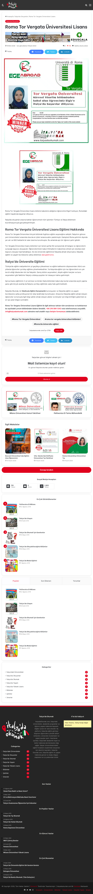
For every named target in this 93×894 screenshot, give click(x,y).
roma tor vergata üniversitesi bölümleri (63, 319)
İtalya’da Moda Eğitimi (28, 560)
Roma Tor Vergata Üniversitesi (26, 319)
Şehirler (9, 694)
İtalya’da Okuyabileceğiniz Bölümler (33, 546)
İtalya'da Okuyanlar (21, 16)
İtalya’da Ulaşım (25, 518)
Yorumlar (76, 581)
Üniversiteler (48, 890)
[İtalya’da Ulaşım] (11, 523)
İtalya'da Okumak (13, 679)
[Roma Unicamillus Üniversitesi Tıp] (75, 441)
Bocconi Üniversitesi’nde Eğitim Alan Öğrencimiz (17, 457)
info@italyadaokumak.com (16, 311)
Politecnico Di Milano (27, 504)
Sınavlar (9, 697)
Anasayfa (10, 16)
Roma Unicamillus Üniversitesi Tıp (74, 457)
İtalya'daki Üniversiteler (15, 672)
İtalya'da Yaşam (12, 683)
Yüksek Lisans (67, 890)
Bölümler (10, 690)
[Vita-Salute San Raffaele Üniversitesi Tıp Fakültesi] (46, 441)
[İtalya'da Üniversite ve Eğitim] (12, 5)
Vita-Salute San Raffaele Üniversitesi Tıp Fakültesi (43, 457)
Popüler (16, 581)
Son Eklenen (46, 581)
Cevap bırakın (46, 470)
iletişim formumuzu (58, 311)
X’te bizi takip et (77, 716)
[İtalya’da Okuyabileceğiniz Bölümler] (11, 551)
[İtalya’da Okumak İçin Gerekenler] (11, 537)
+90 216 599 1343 (53, 308)
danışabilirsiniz (48, 255)
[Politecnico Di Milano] (11, 509)
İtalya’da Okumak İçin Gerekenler (32, 532)
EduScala (77, 886)
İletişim (88, 890)
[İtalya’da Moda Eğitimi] (11, 565)
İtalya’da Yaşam (79, 890)
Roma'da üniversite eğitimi (47, 324)
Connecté (34, 886)
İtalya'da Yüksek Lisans (15, 686)
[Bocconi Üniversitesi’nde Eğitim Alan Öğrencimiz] (18, 441)
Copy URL (59, 330)
